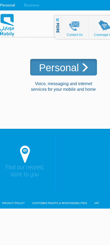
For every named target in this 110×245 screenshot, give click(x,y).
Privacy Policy (13, 203)
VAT (96, 203)
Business (31, 5)
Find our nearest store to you (25, 171)
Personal (7, 5)
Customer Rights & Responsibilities (59, 203)
